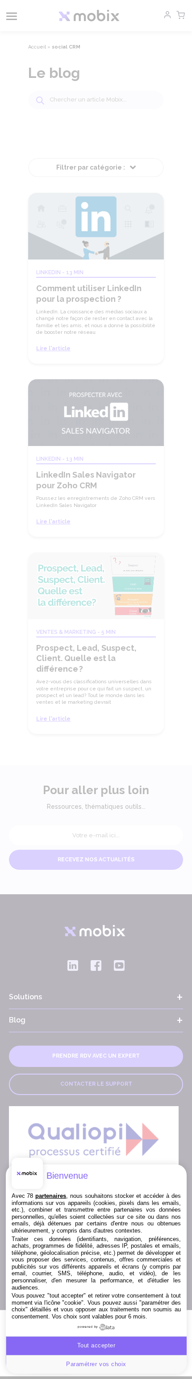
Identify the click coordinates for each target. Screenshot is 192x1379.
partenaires (50, 1195)
